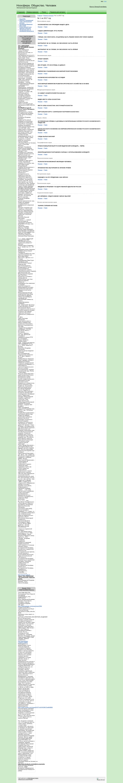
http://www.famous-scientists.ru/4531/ (23, 642)
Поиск (44, 12)
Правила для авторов (57, 12)
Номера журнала (32, 12)
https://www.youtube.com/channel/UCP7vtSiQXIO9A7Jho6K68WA (35, 707)
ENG (105, 1)
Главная (39, 15)
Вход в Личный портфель (98, 6)
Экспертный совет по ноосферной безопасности (26, 30)
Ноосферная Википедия (26, 24)
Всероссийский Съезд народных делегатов (25, 27)
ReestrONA (22, 19)
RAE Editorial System (33, 778)
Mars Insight (22, 25)
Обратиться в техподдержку (25, 779)
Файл (45, 27)
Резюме (40, 27)
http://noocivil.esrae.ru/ (24, 574)
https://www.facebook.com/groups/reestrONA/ (30, 606)
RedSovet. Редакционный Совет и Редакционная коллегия (26, 22)
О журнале (21, 12)
